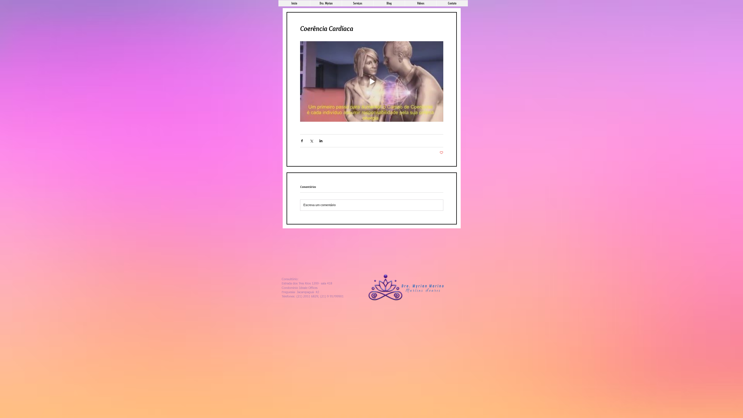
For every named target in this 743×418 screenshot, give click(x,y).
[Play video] (371, 81)
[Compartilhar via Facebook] (302, 141)
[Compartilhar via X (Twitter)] (311, 141)
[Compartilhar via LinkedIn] (321, 141)
